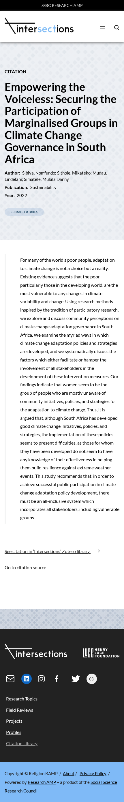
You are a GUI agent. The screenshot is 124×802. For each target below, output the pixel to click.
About (68, 773)
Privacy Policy (93, 773)
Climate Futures (24, 211)
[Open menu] (102, 27)
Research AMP (42, 782)
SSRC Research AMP (62, 5)
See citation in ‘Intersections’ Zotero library (48, 551)
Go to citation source (25, 567)
